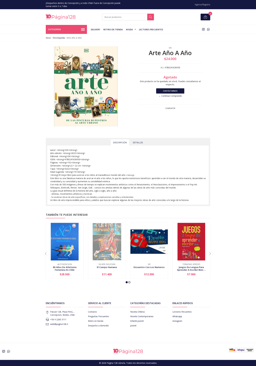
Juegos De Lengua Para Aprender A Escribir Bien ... (191, 268)
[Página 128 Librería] (60, 17)
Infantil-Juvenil (137, 321)
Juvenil (133, 325)
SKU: (162, 67)
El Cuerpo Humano (107, 267)
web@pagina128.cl (59, 324)
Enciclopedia (59, 37)
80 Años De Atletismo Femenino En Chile (65, 268)
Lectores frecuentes (182, 311)
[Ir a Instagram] (203, 29)
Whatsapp (177, 316)
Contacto (92, 311)
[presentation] (46, 253)
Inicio (48, 37)
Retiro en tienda (113, 29)
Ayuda (129, 29)
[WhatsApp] (208, 29)
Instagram (177, 321)
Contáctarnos (170, 91)
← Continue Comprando (170, 95)
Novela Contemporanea (141, 316)
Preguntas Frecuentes (98, 316)
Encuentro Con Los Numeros (149, 267)
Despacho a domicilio (98, 325)
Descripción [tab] (120, 142)
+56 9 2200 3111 (58, 319)
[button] (126, 282)
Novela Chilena (137, 311)
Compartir (170, 108)
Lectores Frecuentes (151, 29)
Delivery (95, 29)
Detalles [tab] (138, 142)
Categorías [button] (54, 29)
